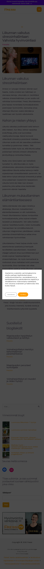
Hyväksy (23, 294)
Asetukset (11, 294)
